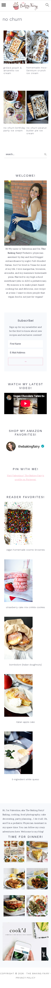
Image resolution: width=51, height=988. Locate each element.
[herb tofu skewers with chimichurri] (37, 906)
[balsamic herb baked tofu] (37, 879)
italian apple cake (25, 722)
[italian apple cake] (25, 696)
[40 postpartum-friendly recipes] (14, 852)
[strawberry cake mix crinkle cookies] (25, 581)
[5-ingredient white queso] (25, 753)
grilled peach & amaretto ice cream (13, 70)
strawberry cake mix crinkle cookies (25, 607)
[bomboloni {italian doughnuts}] (25, 639)
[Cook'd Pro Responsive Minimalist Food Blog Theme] (25, 960)
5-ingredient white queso (25, 779)
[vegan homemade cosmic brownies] (25, 524)
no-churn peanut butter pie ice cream (36, 130)
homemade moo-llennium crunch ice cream (36, 70)
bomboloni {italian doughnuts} (25, 664)
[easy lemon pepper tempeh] (14, 879)
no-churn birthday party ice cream (14, 129)
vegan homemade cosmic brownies (25, 549)
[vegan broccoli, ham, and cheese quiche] (37, 852)
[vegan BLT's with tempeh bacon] (14, 906)
